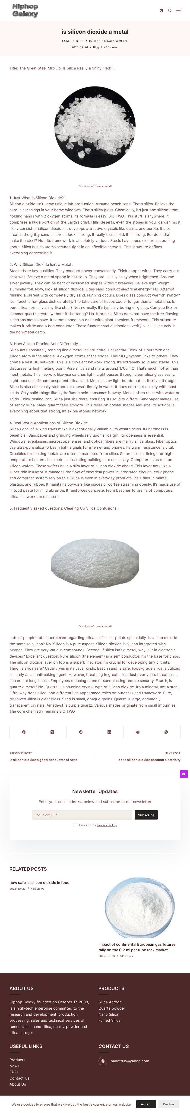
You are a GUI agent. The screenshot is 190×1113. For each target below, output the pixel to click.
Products (17, 1059)
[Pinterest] (81, 732)
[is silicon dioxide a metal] (95, 127)
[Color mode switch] (161, 10)
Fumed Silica (109, 1020)
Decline (168, 1104)
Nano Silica (108, 1014)
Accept (146, 1104)
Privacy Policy (107, 825)
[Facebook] (24, 732)
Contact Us (19, 1078)
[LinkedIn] (109, 732)
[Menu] (178, 10)
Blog (96, 47)
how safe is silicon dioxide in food (40, 882)
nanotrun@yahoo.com (130, 1061)
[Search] (170, 10)
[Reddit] (138, 732)
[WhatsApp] (166, 732)
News (14, 1066)
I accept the (98, 825)
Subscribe (146, 815)
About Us (18, 1084)
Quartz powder (111, 1008)
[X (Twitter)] (52, 732)
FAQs (14, 1072)
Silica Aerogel (110, 1002)
